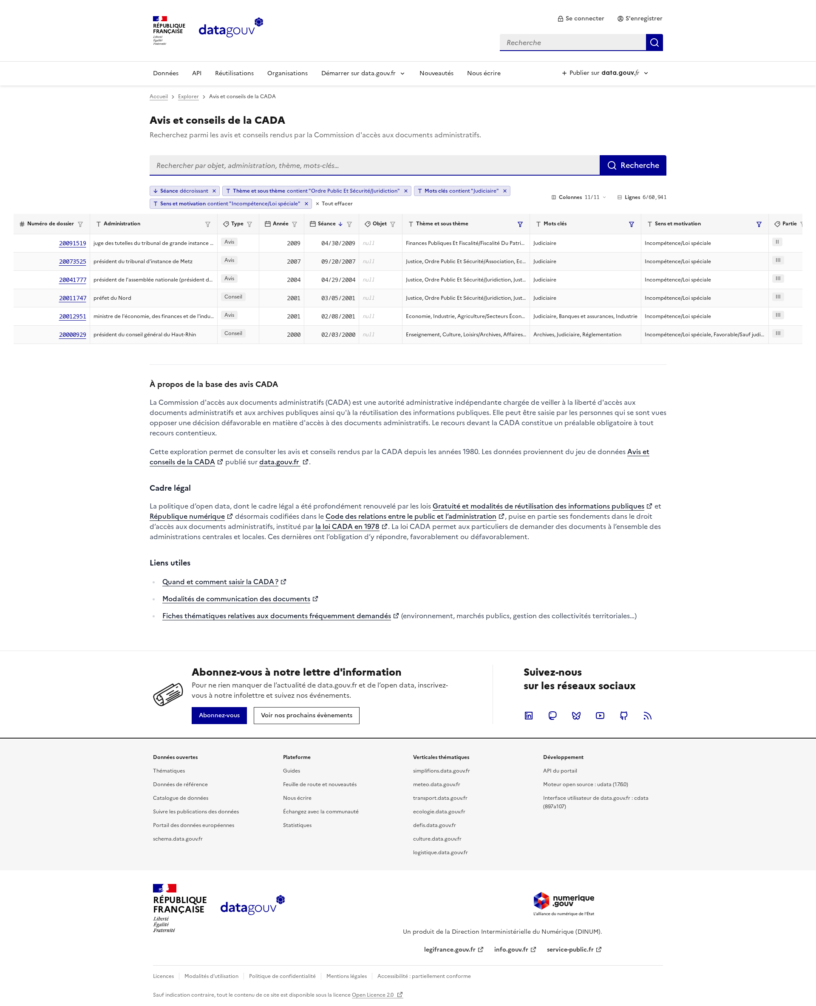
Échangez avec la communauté (321, 812)
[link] (581, 18)
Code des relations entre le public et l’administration (411, 516)
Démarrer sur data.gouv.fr (358, 73)
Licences (163, 976)
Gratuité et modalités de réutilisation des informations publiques (538, 506)
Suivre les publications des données (196, 812)
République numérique (187, 516)
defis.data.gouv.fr (434, 825)
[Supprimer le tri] (214, 191)
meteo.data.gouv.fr (436, 784)
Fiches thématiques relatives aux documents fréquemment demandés (276, 616)
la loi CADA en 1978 (347, 526)
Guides (291, 771)
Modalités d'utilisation (211, 976)
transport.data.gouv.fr (440, 798)
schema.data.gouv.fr (178, 839)
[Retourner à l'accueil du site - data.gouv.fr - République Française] (253, 908)
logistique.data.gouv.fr (440, 852)
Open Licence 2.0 (373, 995)
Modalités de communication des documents (236, 599)
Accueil (159, 96)
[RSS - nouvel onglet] (647, 715)
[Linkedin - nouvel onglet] (528, 715)
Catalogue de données (180, 798)
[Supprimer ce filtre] (406, 191)
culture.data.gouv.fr (437, 839)
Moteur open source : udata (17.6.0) (585, 784)
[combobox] (581, 42)
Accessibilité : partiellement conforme (424, 976)
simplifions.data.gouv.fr (441, 771)
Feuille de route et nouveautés (320, 784)
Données (165, 73)
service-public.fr (570, 949)
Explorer (188, 96)
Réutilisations (234, 73)
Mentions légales (346, 976)
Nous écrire (484, 73)
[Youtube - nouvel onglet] (600, 715)
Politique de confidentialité (282, 976)
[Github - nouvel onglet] (623, 715)
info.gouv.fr (511, 949)
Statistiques (297, 825)
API (196, 73)
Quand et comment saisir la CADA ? (220, 582)
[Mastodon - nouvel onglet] (552, 715)
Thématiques (169, 771)
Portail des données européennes (193, 825)
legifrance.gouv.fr (450, 949)
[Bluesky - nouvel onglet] (576, 715)
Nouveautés (436, 73)
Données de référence (180, 784)
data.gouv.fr (279, 462)
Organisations (287, 73)
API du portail (560, 771)
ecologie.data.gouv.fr (439, 812)
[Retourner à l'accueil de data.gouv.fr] (231, 30)
